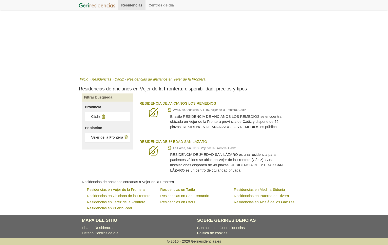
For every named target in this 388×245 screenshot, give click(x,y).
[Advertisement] (194, 43)
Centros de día (161, 5)
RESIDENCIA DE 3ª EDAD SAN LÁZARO (173, 142)
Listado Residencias (98, 228)
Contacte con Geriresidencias (221, 228)
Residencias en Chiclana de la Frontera (119, 196)
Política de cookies (212, 233)
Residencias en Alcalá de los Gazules (264, 202)
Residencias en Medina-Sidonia (259, 190)
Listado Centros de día (100, 233)
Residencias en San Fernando (184, 196)
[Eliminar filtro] (102, 117)
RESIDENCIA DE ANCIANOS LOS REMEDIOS (177, 103)
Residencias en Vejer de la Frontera (116, 190)
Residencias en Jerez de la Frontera (116, 202)
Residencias (131, 5)
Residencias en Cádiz (177, 202)
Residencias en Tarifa (177, 190)
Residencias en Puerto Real (109, 208)
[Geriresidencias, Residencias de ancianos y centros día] (97, 5)
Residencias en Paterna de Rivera (261, 196)
